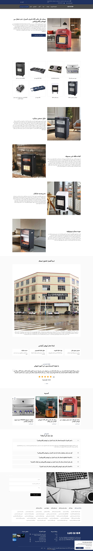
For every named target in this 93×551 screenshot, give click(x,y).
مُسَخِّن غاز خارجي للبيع (50, 516)
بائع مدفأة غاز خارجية (51, 520)
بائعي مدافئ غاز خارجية (41, 520)
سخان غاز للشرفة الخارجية (75, 513)
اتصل (31, 6)
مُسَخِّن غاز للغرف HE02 (72, 97)
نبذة (43, 6)
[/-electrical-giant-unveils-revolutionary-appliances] (23, 535)
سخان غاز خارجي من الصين (51, 513)
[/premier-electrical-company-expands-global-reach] (18, 535)
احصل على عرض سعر (39, 35)
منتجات (48, 6)
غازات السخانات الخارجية (75, 511)
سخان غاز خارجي (39, 511)
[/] (74, 533)
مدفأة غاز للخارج (47, 511)
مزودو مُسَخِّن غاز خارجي (29, 516)
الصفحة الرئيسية (54, 6)
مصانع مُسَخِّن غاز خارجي (54, 518)
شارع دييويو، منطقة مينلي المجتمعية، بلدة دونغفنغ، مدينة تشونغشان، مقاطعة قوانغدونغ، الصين (58, 1)
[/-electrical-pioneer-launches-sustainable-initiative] (14, 535)
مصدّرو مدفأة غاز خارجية (20, 518)
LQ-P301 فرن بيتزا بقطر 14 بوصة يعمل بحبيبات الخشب (20, 98)
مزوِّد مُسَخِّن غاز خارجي (40, 516)
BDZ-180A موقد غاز (37, 78)
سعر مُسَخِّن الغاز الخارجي (18, 516)
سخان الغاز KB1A (55, 97)
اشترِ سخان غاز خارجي (18, 513)
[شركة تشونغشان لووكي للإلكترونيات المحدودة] (69, 6)
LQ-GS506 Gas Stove (55, 78)
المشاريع (34, 6)
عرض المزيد (77, 423)
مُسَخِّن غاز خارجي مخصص (42, 518)
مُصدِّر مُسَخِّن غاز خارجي (31, 518)
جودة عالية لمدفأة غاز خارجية (62, 520)
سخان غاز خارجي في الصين (75, 516)
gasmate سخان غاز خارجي (63, 513)
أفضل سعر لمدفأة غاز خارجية (75, 520)
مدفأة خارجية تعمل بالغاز (56, 511)
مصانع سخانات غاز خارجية (29, 513)
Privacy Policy (50, 549)
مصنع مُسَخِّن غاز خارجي (65, 518)
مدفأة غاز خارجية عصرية (30, 520)
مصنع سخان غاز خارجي (40, 513)
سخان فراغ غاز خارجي (30, 511)
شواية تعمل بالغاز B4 (72, 78)
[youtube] (22, 2)
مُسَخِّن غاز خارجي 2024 (75, 518)
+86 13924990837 (42, 538)
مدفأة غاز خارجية (66, 511)
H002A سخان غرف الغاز (20, 78)
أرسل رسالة (35, 494)
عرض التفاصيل (72, 69)
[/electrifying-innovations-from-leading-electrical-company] (14, 539)
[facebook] (23, 2)
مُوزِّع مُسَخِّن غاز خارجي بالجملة (62, 516)
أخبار (39, 6)
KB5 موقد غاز (37, 97)
